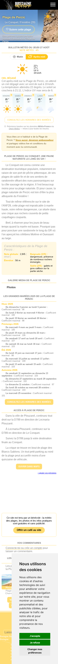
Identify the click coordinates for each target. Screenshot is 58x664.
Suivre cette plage (20, 29)
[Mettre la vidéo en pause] (53, 15)
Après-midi (39, 57)
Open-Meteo (14, 129)
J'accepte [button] (35, 636)
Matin (20, 57)
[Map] (29, 492)
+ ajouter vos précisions (47, 473)
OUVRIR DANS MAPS (29, 466)
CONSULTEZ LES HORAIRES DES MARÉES (29, 120)
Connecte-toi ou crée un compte (24, 548)
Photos (11, 287)
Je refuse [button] (35, 642)
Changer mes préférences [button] (34, 651)
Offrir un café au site (29, 530)
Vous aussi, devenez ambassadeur (34, 140)
